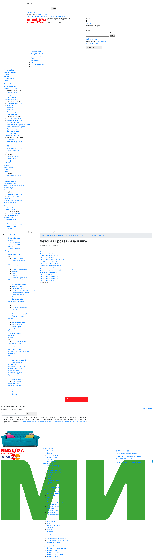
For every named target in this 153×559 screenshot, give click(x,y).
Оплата (49, 529)
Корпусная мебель (37, 54)
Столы (6, 171)
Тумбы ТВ (7, 163)
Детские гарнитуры (14, 118)
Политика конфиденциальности (127, 453)
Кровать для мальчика (47, 257)
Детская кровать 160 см (48, 261)
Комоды (10, 108)
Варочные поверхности (15, 224)
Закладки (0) (43, 16)
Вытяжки (10, 228)
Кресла (6, 81)
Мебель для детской (11, 114)
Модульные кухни (10, 183)
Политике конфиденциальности (33, 422)
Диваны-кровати (9, 83)
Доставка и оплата (37, 64)
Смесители (7, 198)
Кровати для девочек (47, 280)
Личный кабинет (33, 16)
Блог (32, 62)
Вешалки (10, 144)
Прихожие (10, 139)
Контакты (34, 66)
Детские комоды (13, 131)
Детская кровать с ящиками (50, 253)
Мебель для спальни (11, 99)
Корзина (52, 16)
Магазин (46, 517)
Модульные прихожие (15, 142)
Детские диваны (9, 78)
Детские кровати (13, 122)
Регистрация (42, 14)
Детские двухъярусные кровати (18, 125)
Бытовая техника (10, 220)
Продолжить (147, 408)
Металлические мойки (15, 194)
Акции (33, 58)
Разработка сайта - (128, 462)
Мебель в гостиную (10, 88)
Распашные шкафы (13, 156)
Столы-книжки (12, 215)
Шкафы (6, 152)
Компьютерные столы (14, 120)
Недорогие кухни (53, 552)
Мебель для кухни (37, 56)
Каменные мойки (13, 196)
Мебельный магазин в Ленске (57, 538)
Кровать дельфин (46, 274)
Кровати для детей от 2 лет (49, 255)
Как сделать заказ (53, 534)
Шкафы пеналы (12, 159)
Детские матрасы (13, 129)
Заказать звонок (95, 47)
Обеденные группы (10, 207)
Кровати (10, 105)
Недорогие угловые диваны (56, 548)
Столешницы (8, 188)
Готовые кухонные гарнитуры (14, 186)
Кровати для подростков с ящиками (52, 259)
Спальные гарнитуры (14, 103)
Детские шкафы (12, 133)
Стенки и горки (12, 93)
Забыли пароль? (33, 12)
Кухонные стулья (9, 217)
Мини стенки (11, 97)
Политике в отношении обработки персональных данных (65, 422)
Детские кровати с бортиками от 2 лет (53, 268)
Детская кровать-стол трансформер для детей (56, 270)
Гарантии (50, 536)
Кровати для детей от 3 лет (49, 276)
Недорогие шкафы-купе (55, 554)
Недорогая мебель (49, 546)
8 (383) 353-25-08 (92, 43)
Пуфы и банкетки (10, 72)
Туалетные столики (14, 176)
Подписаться (31, 414)
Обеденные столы (13, 213)
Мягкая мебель (36, 51)
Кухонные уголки (9, 205)
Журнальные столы (10, 178)
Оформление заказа (62, 16)
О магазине (35, 60)
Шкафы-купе (11, 161)
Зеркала (6, 169)
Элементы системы (53, 542)
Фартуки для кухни (10, 203)
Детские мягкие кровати (48, 272)
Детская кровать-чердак (16, 127)
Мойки (6, 190)
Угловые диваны (9, 76)
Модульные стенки (13, 95)
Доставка (50, 532)
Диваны (6, 74)
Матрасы (10, 110)
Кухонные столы (9, 209)
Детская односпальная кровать (51, 266)
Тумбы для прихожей (14, 148)
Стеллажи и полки (10, 167)
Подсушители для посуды (13, 200)
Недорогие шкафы (53, 550)
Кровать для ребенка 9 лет (49, 263)
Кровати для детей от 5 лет (49, 278)
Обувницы (10, 146)
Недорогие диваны (53, 556)
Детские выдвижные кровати (50, 251)
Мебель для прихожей (11, 135)
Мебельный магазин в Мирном (57, 540)
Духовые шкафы (13, 226)
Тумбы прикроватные (14, 112)
